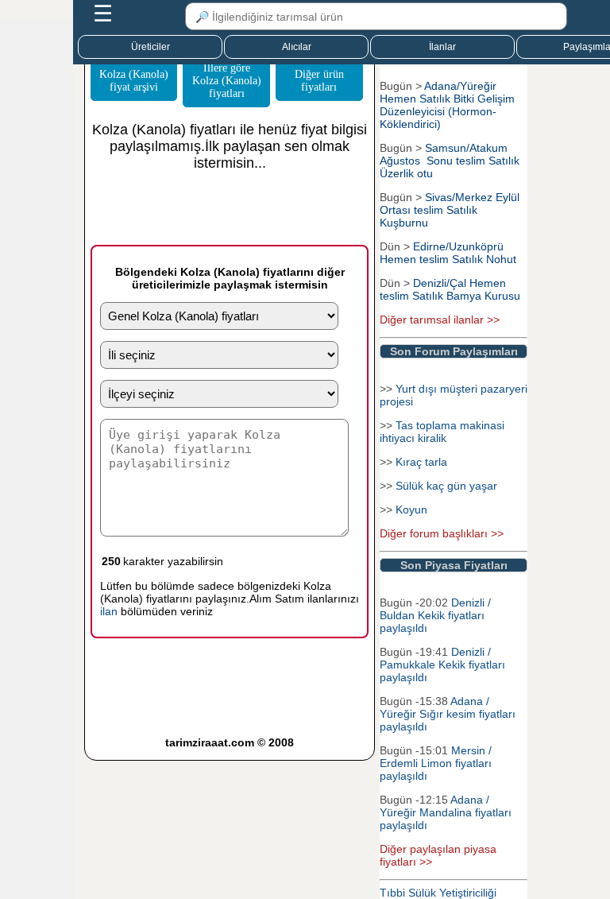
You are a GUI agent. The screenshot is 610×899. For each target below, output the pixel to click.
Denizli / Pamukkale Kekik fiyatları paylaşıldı (442, 664)
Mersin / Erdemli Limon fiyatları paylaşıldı (436, 763)
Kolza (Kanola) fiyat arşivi (133, 80)
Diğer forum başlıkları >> (442, 533)
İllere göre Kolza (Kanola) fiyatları (226, 80)
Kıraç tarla (421, 461)
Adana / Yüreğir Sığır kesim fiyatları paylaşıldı (447, 714)
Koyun (411, 509)
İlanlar (442, 46)
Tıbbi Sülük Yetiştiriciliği (438, 892)
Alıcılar (296, 46)
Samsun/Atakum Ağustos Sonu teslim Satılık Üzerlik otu (449, 160)
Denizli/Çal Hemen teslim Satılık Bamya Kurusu (450, 289)
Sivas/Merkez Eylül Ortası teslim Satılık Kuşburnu (449, 210)
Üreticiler (150, 46)
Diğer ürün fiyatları (319, 80)
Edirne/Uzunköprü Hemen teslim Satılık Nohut (448, 252)
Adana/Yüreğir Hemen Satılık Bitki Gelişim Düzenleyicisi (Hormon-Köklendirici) (447, 104)
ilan (109, 611)
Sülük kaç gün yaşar (446, 485)
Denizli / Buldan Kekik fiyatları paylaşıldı (435, 615)
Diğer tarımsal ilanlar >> (440, 319)
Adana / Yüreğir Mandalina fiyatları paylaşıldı (446, 812)
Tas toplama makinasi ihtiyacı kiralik (442, 431)
